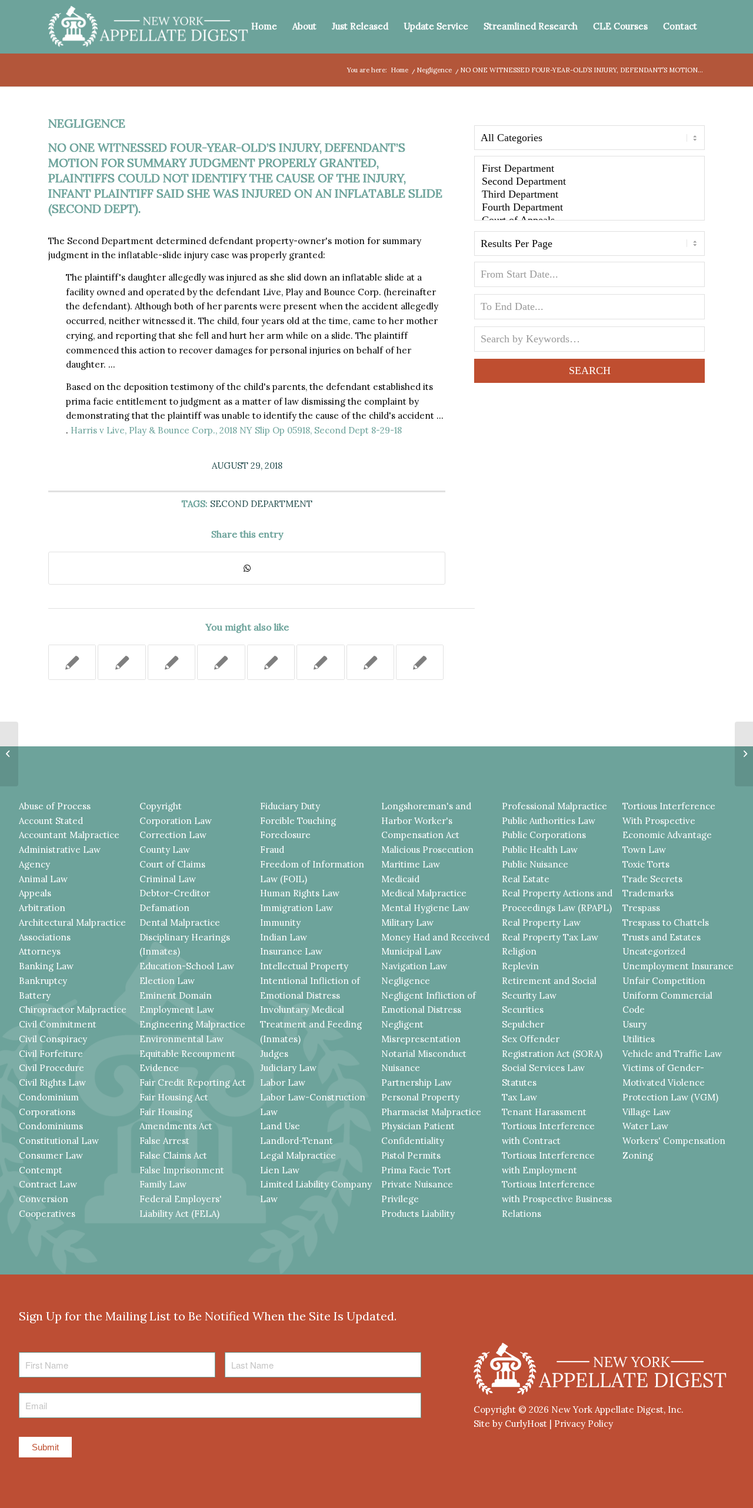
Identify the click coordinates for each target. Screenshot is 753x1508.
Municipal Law (411, 951)
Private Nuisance (417, 1184)
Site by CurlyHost (510, 1423)
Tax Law (519, 1097)
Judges (274, 1053)
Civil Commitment (57, 1024)
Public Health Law (540, 849)
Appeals (35, 893)
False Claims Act (173, 1155)
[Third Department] (589, 194)
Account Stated (51, 820)
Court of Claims (172, 864)
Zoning (637, 1155)
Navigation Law (414, 966)
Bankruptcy (43, 980)
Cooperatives (47, 1213)
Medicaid (400, 879)
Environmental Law (181, 1039)
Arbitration (42, 907)
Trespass (641, 907)
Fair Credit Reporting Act (192, 1082)
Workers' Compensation (673, 1140)
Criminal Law (167, 879)
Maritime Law (410, 864)
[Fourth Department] (589, 207)
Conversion (43, 1199)
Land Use (280, 1126)
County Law (164, 849)
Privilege (400, 1199)
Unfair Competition (663, 980)
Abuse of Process (55, 806)
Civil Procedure (51, 1067)
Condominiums (51, 1126)
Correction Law (172, 834)
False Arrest (164, 1140)
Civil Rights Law (52, 1082)
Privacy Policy (583, 1423)
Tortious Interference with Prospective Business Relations (557, 1199)
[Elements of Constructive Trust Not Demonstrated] (320, 662)
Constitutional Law (59, 1140)
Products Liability (418, 1213)
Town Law (644, 849)
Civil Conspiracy (53, 1039)
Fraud (272, 849)
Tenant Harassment (544, 1111)
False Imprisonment (181, 1170)
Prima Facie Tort (416, 1170)
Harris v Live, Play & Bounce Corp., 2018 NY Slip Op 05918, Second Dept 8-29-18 (236, 430)
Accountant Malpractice (69, 834)
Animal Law (43, 879)
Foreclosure (285, 834)
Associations (45, 937)
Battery (35, 995)
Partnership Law (416, 1082)
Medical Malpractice (424, 893)
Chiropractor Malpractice (72, 1009)
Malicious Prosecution (427, 849)
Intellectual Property (304, 966)
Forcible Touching (298, 820)
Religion (519, 951)
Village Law (646, 1111)
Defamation (164, 907)
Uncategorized (653, 951)
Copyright (160, 806)
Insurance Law (291, 951)
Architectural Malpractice (72, 922)
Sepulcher (523, 1024)
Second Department (261, 503)
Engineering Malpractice (192, 1024)
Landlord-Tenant (296, 1140)
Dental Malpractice (179, 922)
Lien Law (279, 1170)
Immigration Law (296, 907)
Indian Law (283, 937)
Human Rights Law (299, 893)
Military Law (407, 922)
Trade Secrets (652, 879)
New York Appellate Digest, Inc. (617, 1409)
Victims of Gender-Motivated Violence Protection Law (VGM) (670, 1082)
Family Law (162, 1184)
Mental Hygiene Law (425, 907)
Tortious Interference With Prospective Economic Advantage (668, 820)
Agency (34, 864)
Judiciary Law (288, 1067)
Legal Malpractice (298, 1155)
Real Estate (525, 879)
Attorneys (40, 951)
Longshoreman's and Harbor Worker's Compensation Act (426, 820)
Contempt (40, 1170)
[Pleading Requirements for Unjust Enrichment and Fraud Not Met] (121, 662)
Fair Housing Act (173, 1097)
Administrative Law (60, 849)
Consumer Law (51, 1155)
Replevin (520, 966)
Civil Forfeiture (51, 1053)
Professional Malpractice (554, 806)
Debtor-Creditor (174, 893)
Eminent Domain (175, 995)
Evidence (159, 1067)
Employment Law (176, 1009)
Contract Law (48, 1184)
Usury (634, 1024)
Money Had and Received (435, 937)
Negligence (86, 123)
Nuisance (400, 1067)
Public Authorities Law (548, 820)
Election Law (167, 980)
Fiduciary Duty (290, 806)
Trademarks (648, 893)
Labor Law (282, 1082)
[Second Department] (589, 181)
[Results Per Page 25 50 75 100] (589, 246)
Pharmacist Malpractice (431, 1111)
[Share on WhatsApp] (247, 568)
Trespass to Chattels (665, 922)
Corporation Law (175, 820)
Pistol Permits (411, 1155)
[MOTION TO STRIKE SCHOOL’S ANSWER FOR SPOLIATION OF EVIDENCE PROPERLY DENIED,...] (9, 754)
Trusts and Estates (661, 937)
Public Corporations (544, 834)
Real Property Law (541, 922)
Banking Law (46, 966)
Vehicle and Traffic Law (672, 1053)
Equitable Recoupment (187, 1053)
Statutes (519, 1082)
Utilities (638, 1039)
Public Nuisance (535, 864)
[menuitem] (264, 26)
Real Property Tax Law (550, 937)
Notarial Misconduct (424, 1053)
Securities (523, 1009)
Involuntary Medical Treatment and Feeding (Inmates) (311, 1024)
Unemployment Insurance (678, 966)
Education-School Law (186, 966)
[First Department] (589, 168)
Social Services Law (543, 1067)
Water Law (645, 1126)
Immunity (280, 922)
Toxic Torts (645, 864)
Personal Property (420, 1097)
